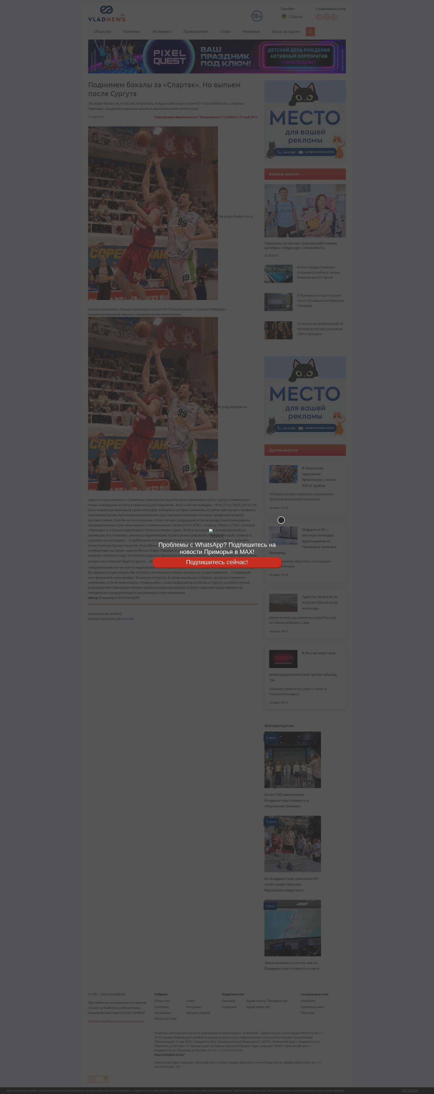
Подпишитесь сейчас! (217, 562)
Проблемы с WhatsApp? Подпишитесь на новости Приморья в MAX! (217, 548)
